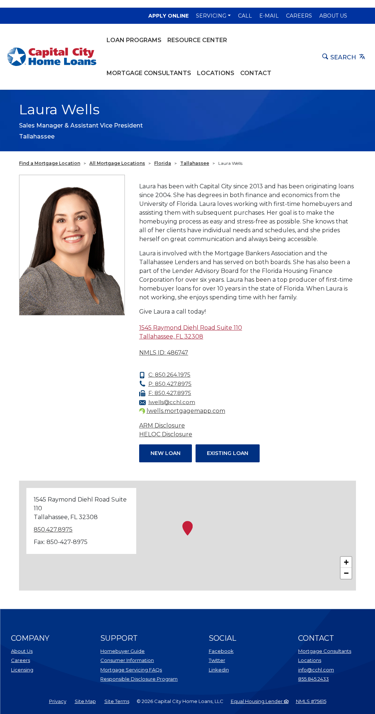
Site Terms (116, 701)
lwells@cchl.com (171, 402)
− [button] (346, 573)
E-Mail (269, 15)
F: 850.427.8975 (169, 392)
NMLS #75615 (311, 701)
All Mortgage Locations (117, 163)
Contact (255, 73)
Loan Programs (134, 40)
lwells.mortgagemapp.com (185, 410)
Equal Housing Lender (257, 701)
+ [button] (346, 562)
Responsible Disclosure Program (139, 679)
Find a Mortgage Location (49, 163)
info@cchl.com (316, 670)
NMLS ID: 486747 (163, 352)
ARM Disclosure (162, 425)
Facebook (221, 651)
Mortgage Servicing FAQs (131, 670)
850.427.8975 (53, 529)
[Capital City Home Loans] (51, 57)
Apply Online (168, 15)
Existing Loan (227, 453)
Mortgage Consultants (149, 73)
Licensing (22, 670)
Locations (215, 73)
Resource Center (197, 40)
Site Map (85, 701)
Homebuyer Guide (122, 651)
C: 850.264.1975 (169, 374)
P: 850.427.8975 (170, 383)
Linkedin (219, 670)
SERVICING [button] (211, 15)
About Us (333, 15)
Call (245, 15)
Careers (299, 15)
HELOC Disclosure (165, 434)
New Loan (166, 453)
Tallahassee (194, 163)
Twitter (217, 660)
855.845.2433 (313, 679)
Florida (162, 163)
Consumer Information (127, 660)
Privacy (57, 701)
